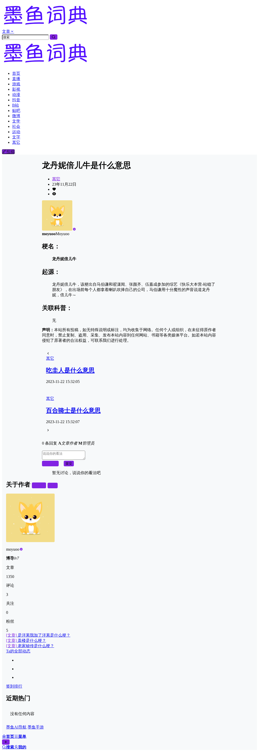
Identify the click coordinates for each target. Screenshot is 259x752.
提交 (69, 463)
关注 (41, 485)
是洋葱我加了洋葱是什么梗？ (38, 635)
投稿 (10, 152)
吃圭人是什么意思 (70, 370)
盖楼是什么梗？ (26, 640)
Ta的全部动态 (18, 651)
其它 (56, 179)
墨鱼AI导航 (16, 727)
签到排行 (14, 686)
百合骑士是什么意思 (73, 410)
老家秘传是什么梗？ (30, 646)
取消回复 (50, 463)
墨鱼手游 (36, 727)
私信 (52, 485)
